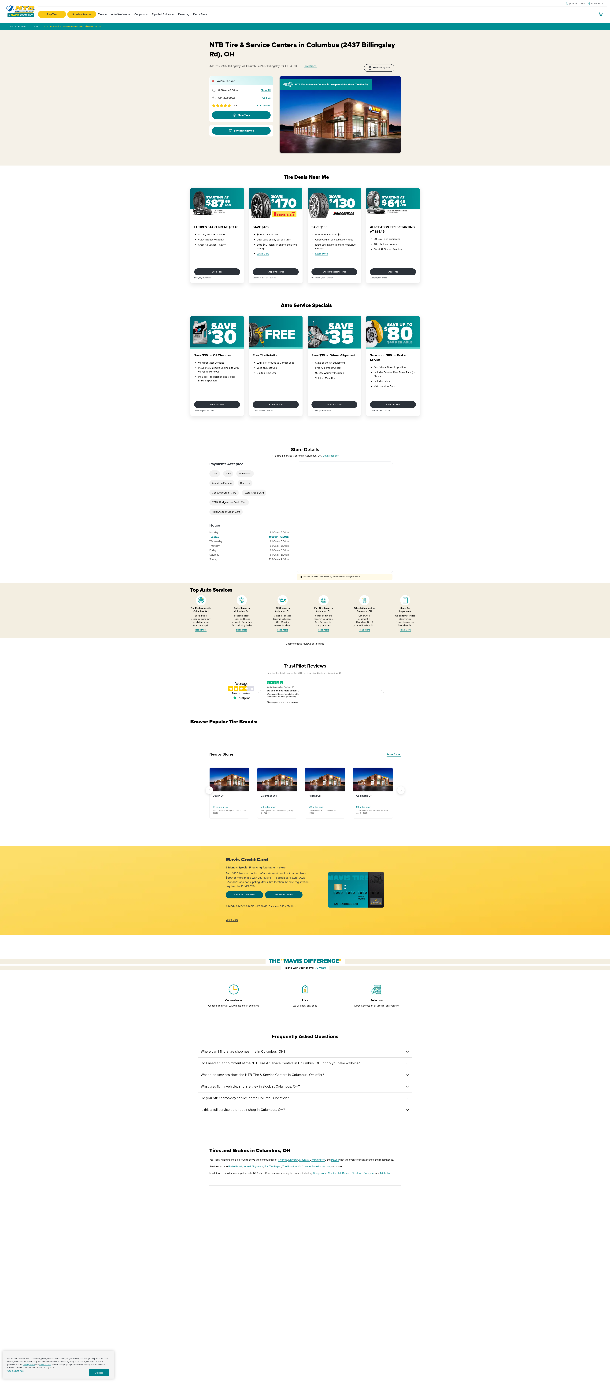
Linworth (293, 1163)
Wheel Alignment (253, 1170)
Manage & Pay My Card (283, 910)
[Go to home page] (20, 11)
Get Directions (331, 455)
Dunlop (346, 1177)
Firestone (357, 1177)
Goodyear (368, 1177)
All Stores (22, 26)
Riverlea (282, 1163)
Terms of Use (45, 1364)
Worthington (318, 1163)
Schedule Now (217, 404)
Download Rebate (284, 898)
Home (10, 26)
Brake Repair (235, 1170)
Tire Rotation (289, 1170)
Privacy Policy (29, 1364)
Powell (335, 1163)
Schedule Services (81, 14)
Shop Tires (52, 14)
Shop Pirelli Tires (275, 271)
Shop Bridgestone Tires (334, 271)
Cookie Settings (15, 1371)
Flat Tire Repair (272, 1170)
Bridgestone (320, 1177)
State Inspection (321, 1170)
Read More (201, 629)
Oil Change (304, 1170)
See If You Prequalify (244, 898)
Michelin (385, 1177)
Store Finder (394, 758)
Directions (310, 66)
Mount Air (304, 1163)
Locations (35, 26)
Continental (334, 1177)
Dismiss (99, 1372)
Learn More (263, 253)
